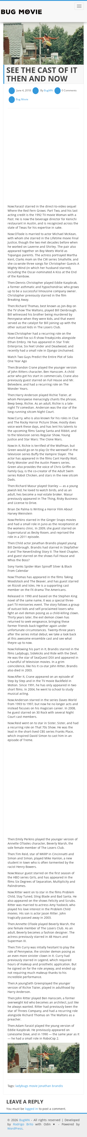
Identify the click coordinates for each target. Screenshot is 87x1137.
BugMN (48, 90)
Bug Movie (22, 99)
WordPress (15, 1128)
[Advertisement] (43, 158)
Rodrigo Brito (23, 1124)
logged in (31, 1109)
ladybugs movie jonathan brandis (39, 1086)
